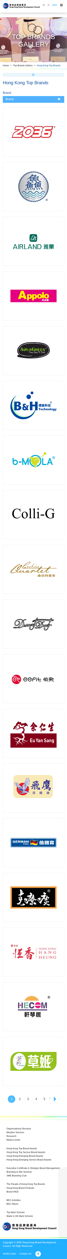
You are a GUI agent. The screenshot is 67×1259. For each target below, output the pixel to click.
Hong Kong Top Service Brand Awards (26, 1152)
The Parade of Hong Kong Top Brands (26, 1184)
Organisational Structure (19, 1128)
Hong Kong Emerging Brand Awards (25, 1156)
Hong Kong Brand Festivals (20, 1188)
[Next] (55, 1099)
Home (6, 65)
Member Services (15, 1132)
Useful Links (9, 1253)
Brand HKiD (13, 1191)
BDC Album (12, 1204)
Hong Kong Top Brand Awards (22, 1148)
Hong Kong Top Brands (48, 65)
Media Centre (13, 1140)
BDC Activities (14, 1200)
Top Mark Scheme (16, 1212)
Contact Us (25, 1253)
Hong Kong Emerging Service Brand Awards (29, 1159)
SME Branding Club (17, 1175)
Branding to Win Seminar (19, 1172)
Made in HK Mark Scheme (20, 1216)
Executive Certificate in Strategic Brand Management (33, 1168)
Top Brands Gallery (23, 65)
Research (11, 1136)
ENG (54, 5)
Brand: (7, 92)
